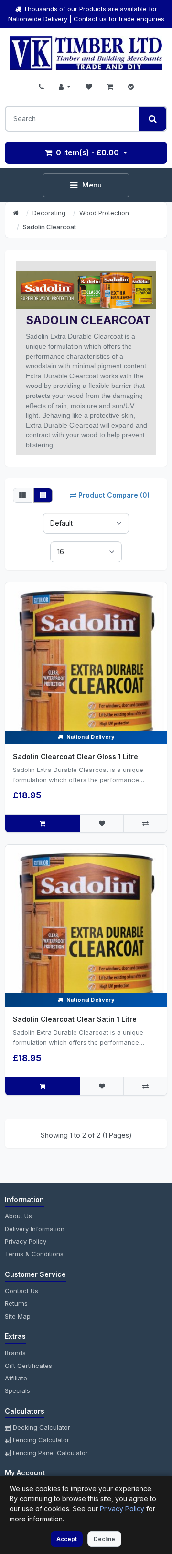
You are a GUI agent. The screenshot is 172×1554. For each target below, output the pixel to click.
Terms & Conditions (34, 1254)
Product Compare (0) (114, 495)
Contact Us (21, 1291)
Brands (15, 1352)
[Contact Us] (41, 87)
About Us (18, 1216)
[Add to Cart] (42, 823)
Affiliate (16, 1378)
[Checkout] (131, 87)
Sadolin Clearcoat (49, 227)
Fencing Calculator (40, 1440)
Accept (66, 1538)
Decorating (48, 213)
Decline (104, 1538)
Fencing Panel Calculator (49, 1453)
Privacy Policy (25, 1241)
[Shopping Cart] (110, 87)
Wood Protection (104, 213)
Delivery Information (34, 1229)
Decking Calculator (40, 1427)
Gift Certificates (28, 1365)
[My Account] (65, 87)
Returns (16, 1303)
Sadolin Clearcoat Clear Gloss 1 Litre (75, 756)
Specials (17, 1390)
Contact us (90, 19)
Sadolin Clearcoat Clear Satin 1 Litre (75, 1019)
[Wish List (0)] (89, 87)
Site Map (18, 1316)
